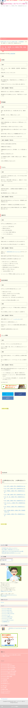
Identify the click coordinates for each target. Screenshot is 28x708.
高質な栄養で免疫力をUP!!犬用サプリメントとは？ (11, 552)
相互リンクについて (6, 692)
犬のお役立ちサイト (6, 683)
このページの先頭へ (14, 706)
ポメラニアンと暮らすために (7, 611)
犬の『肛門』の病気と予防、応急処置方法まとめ (14, 486)
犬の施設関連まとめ (5, 621)
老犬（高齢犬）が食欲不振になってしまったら (10, 549)
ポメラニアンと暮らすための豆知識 (8, 667)
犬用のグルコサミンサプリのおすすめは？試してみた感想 (12, 551)
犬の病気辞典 (12, 53)
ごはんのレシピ (5, 681)
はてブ (7, 398)
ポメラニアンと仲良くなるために (8, 613)
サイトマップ (4, 698)
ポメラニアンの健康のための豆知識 (8, 672)
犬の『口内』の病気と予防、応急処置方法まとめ (14, 488)
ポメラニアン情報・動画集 (7, 676)
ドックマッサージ (17, 319)
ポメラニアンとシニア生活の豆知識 (8, 674)
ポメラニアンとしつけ (6, 615)
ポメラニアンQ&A (5, 678)
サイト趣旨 (4, 687)
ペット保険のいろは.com (4, 656)
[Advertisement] (14, 23)
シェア (20, 394)
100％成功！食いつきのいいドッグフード (9, 548)
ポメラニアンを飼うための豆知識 (8, 665)
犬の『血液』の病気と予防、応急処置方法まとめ (14, 500)
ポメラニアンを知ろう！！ (7, 664)
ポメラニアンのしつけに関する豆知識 (9, 671)
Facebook (4, 472)
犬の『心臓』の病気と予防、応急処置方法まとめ (14, 494)
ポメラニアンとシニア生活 (7, 618)
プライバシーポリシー (6, 691)
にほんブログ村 (3, 596)
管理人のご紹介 (5, 689)
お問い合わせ (4, 685)
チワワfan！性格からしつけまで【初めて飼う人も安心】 (10, 654)
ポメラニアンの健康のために (7, 616)
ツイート (8, 394)
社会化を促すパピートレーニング (14, 251)
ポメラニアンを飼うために (7, 610)
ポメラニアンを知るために (7, 608)
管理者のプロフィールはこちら (6, 591)
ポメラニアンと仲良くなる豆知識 (8, 669)
